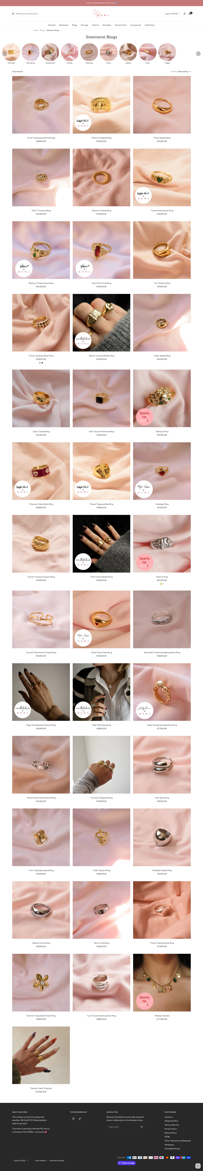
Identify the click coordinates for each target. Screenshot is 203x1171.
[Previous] (4, 53)
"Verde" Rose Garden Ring (162, 210)
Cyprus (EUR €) (171, 14)
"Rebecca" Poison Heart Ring (41, 283)
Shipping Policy (171, 1121)
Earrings (84, 25)
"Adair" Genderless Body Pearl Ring (162, 725)
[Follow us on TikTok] (80, 1118)
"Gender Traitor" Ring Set (41, 1088)
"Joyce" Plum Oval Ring (101, 283)
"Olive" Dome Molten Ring (101, 577)
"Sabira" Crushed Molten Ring (101, 356)
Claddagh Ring (162, 504)
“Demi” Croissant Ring (41, 210)
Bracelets (107, 25)
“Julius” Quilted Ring (41, 431)
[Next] (198, 53)
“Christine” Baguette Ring (101, 798)
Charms (95, 25)
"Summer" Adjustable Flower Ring (41, 1016)
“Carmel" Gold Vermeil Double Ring (41, 652)
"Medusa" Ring (162, 431)
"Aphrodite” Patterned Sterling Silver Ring (162, 652)
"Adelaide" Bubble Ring (162, 870)
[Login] (184, 14)
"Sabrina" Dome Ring (41, 943)
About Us (169, 1117)
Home (35, 30)
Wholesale (169, 1145)
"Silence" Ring (162, 577)
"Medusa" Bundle (162, 1016)
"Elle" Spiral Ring (162, 798)
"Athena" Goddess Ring (101, 138)
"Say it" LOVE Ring (101, 943)
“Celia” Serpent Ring (101, 870)
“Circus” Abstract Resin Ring (41, 356)
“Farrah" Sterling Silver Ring (162, 943)
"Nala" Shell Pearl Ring (101, 725)
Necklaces (63, 25)
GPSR (167, 1137)
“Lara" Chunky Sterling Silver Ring (101, 1016)
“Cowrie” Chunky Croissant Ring (41, 577)
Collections (150, 25)
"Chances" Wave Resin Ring (41, 504)
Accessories (135, 25)
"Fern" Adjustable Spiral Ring (41, 870)
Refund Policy (171, 1133)
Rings (74, 25)
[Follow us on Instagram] (73, 1118)
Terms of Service (172, 1125)
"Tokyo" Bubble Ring (162, 138)
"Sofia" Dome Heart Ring (101, 652)
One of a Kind (121, 25)
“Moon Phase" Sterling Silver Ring (41, 798)
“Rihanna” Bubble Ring (101, 210)
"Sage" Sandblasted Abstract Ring (41, 725)
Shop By (51, 25)
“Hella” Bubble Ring (162, 356)
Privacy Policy (171, 1129)
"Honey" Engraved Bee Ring (101, 504)
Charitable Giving (172, 1148)
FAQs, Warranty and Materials (178, 1141)
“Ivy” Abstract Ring (162, 283)
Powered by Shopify (56, 1160)
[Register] (141, 1127)
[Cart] (189, 14)
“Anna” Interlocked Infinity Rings (41, 138)
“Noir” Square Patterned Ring (101, 431)
